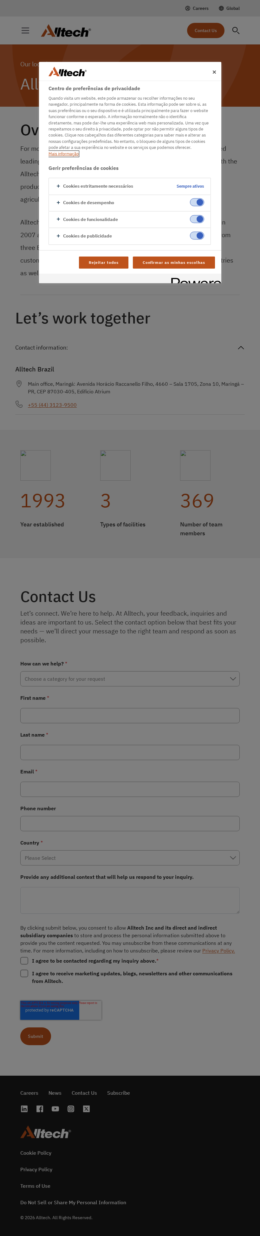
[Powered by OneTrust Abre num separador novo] (194, 279)
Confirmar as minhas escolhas (174, 262)
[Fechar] (214, 72)
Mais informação (64, 154)
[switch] (197, 202)
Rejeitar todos (103, 262)
